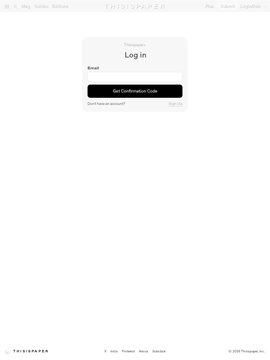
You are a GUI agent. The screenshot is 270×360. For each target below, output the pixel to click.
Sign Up (175, 103)
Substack (159, 351)
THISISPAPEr (135, 6)
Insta (114, 351)
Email (93, 68)
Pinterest (128, 351)
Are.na (143, 351)
